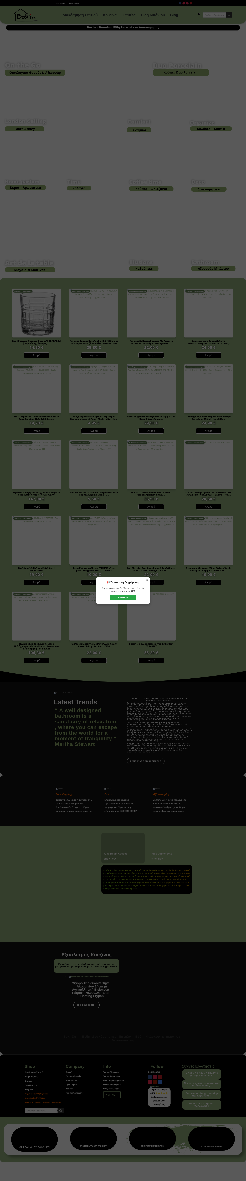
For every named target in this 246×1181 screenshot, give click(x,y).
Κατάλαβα (123, 597)
